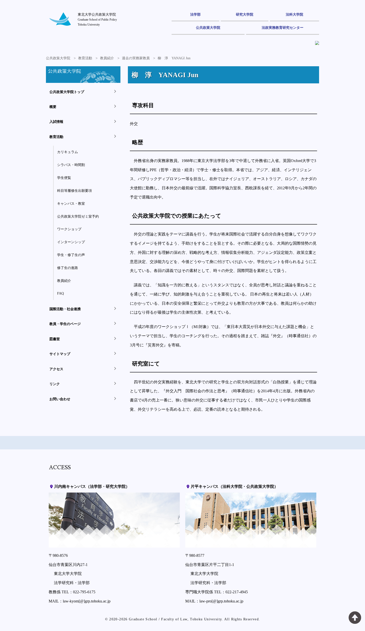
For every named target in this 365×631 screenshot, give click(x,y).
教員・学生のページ (65, 324)
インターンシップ (71, 242)
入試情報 (56, 122)
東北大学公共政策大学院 (97, 19)
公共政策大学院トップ (66, 92)
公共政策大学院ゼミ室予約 (78, 216)
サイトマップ (59, 354)
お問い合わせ (59, 399)
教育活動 (85, 58)
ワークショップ (69, 229)
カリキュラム (67, 152)
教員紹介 (107, 58)
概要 (52, 107)
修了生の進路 (67, 268)
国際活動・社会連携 (65, 309)
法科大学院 (294, 14)
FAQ (60, 293)
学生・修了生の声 (71, 255)
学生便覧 (64, 178)
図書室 (54, 339)
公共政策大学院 (208, 28)
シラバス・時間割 (71, 165)
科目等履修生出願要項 (74, 191)
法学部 (195, 14)
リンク (54, 384)
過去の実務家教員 (136, 58)
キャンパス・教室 (71, 203)
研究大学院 (244, 14)
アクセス (56, 369)
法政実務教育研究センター (282, 28)
